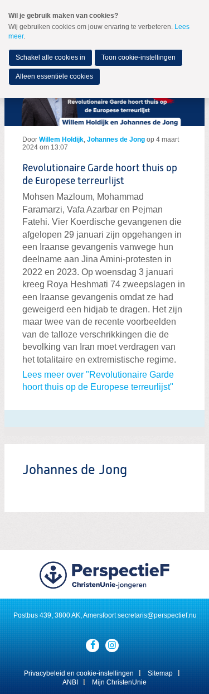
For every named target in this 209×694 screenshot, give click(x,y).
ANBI (70, 682)
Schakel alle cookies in (50, 57)
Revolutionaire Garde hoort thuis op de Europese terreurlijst (99, 174)
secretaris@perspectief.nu (157, 615)
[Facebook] (92, 645)
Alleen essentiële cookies (54, 76)
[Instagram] (112, 645)
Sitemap (160, 673)
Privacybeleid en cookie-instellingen (79, 673)
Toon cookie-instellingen (138, 57)
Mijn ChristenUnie (119, 682)
